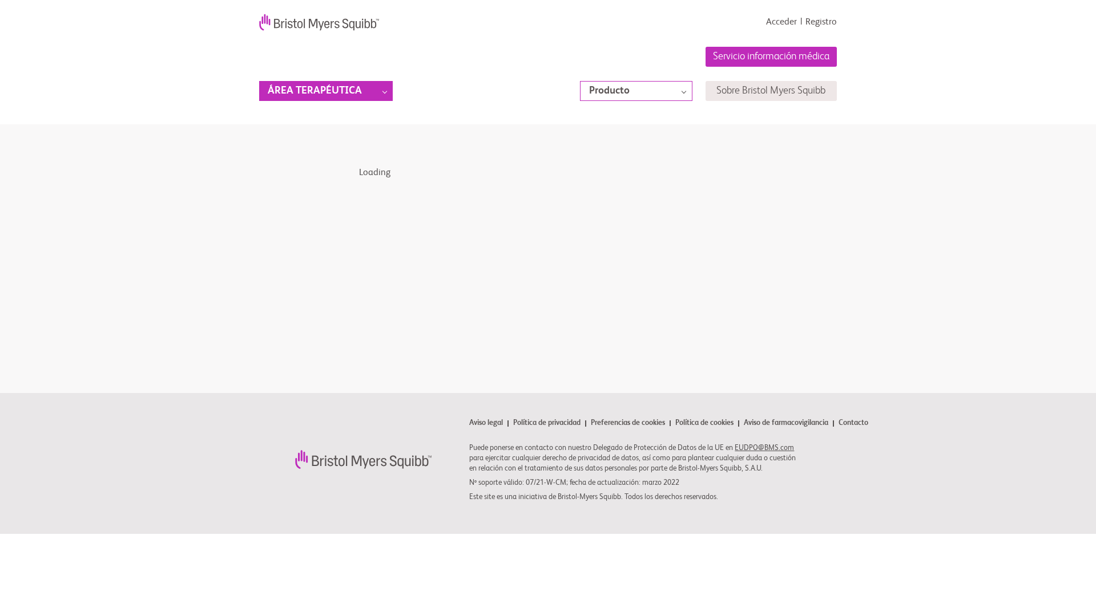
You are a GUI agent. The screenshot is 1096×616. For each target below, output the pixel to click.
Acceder (781, 22)
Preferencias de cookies (628, 423)
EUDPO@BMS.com (764, 448)
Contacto (853, 423)
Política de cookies (704, 423)
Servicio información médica (771, 56)
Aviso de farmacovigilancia (786, 423)
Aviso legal (486, 423)
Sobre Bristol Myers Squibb (770, 91)
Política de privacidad (547, 423)
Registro (821, 22)
